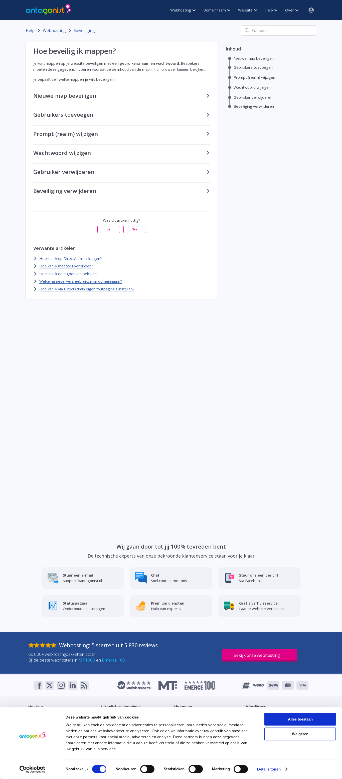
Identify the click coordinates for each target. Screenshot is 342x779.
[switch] (147, 769)
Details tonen (268, 769)
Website (246, 9)
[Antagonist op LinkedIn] (72, 685)
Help (269, 9)
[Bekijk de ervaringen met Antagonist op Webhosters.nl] (134, 685)
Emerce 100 (113, 660)
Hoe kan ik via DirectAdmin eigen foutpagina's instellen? (86, 288)
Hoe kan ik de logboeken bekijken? (68, 273)
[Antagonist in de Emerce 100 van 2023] (200, 685)
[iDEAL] (253, 685)
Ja (108, 229)
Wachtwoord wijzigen (252, 86)
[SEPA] (273, 685)
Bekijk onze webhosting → (259, 655)
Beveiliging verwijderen (254, 105)
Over (290, 9)
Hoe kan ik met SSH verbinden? (66, 265)
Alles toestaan (300, 719)
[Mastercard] (288, 685)
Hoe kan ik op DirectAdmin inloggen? (70, 258)
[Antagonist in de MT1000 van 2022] (167, 685)
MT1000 (86, 660)
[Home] (48, 10)
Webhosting (181, 9)
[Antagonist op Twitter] (49, 685)
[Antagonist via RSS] (84, 685)
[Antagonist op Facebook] (38, 685)
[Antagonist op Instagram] (61, 685)
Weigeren (300, 734)
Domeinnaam (215, 9)
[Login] (309, 10)
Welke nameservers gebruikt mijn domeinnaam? (80, 281)
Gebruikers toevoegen (253, 66)
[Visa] (302, 685)
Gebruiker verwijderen (253, 96)
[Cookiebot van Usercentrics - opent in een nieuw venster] (32, 769)
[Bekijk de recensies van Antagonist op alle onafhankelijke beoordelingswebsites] (43, 645)
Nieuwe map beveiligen (254, 57)
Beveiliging (84, 30)
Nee (134, 229)
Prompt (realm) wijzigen (254, 76)
